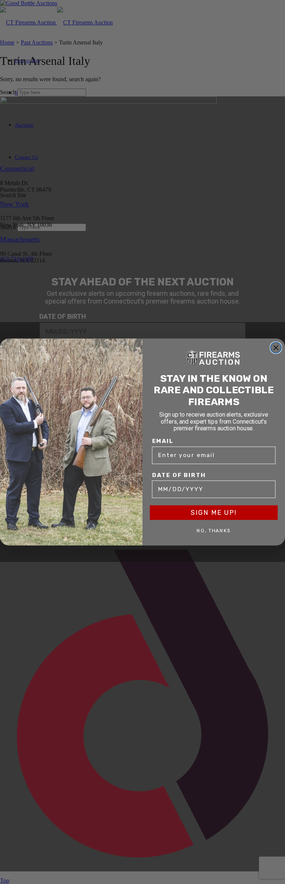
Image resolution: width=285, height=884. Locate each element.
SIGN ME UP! (213, 513)
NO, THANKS (214, 531)
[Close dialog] (276, 347)
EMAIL (163, 440)
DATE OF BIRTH (179, 475)
